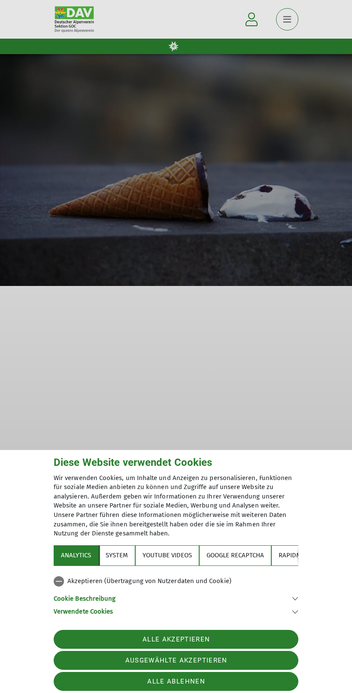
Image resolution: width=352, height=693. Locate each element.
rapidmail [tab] (294, 555)
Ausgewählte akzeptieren (176, 660)
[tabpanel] (176, 595)
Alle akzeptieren (176, 639)
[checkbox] (176, 581)
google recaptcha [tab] (235, 555)
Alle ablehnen (176, 681)
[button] (176, 598)
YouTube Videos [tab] (167, 555)
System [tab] (117, 555)
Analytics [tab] (76, 555)
